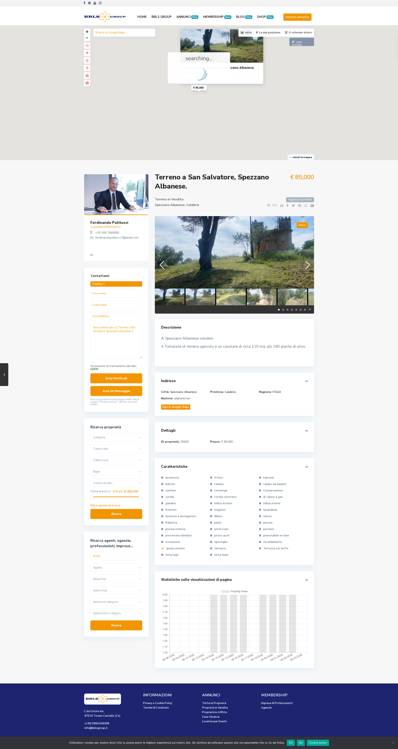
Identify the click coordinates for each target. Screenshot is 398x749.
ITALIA (276, 392)
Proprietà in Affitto (214, 712)
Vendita (177, 199)
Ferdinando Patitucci (109, 222)
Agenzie (266, 708)
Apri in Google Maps (175, 407)
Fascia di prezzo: (100, 491)
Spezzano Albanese (170, 205)
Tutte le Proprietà (214, 703)
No (301, 742)
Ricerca (116, 514)
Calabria (192, 205)
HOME (142, 17)
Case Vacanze (211, 717)
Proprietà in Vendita (215, 708)
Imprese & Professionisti (277, 703)
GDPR (94, 369)
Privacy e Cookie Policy (157, 703)
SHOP (265, 17)
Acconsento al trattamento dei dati (113, 368)
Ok (291, 742)
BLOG (243, 17)
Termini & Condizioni (156, 708)
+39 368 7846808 (107, 233)
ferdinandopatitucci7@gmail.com (116, 238)
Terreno (161, 199)
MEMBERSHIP (216, 17)
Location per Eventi (214, 721)
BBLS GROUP (162, 17)
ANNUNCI (186, 17)
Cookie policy (318, 742)
